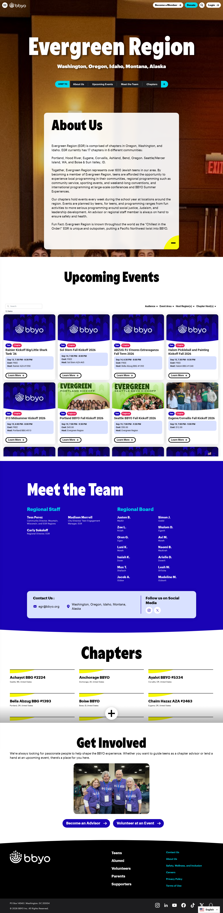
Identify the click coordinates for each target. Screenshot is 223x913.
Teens (117, 853)
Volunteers (121, 868)
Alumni (118, 860)
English (210, 909)
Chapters (152, 84)
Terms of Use (173, 885)
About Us (78, 84)
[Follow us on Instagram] (149, 610)
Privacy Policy (174, 878)
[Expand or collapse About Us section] (171, 242)
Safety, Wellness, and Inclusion (184, 865)
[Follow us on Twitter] (157, 610)
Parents (118, 876)
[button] (5, 5)
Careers (170, 872)
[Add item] (164, 84)
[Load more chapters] (111, 713)
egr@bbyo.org (49, 606)
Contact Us (172, 852)
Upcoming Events (102, 84)
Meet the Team (129, 84)
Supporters (121, 884)
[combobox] (209, 909)
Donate (191, 4)
